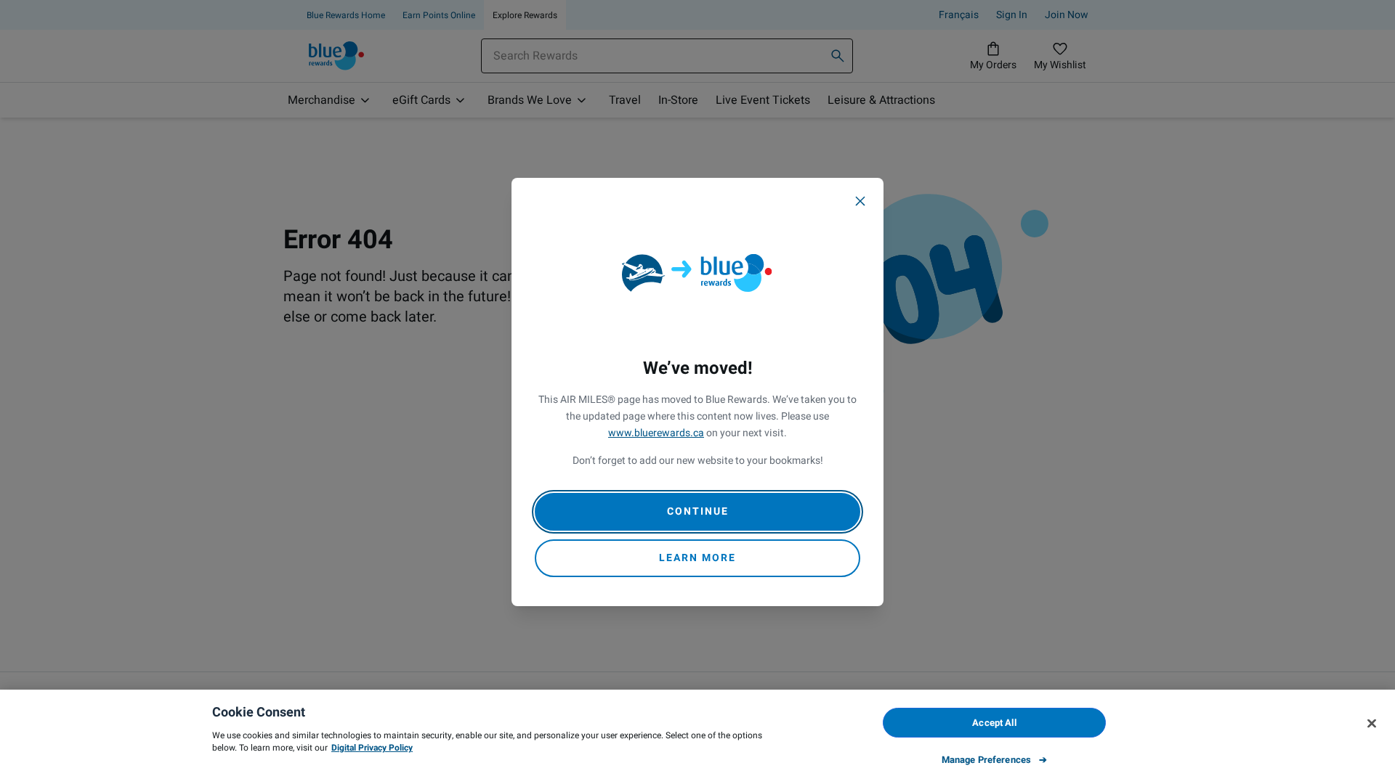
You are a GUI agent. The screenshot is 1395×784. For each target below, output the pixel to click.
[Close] (860, 201)
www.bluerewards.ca (656, 433)
